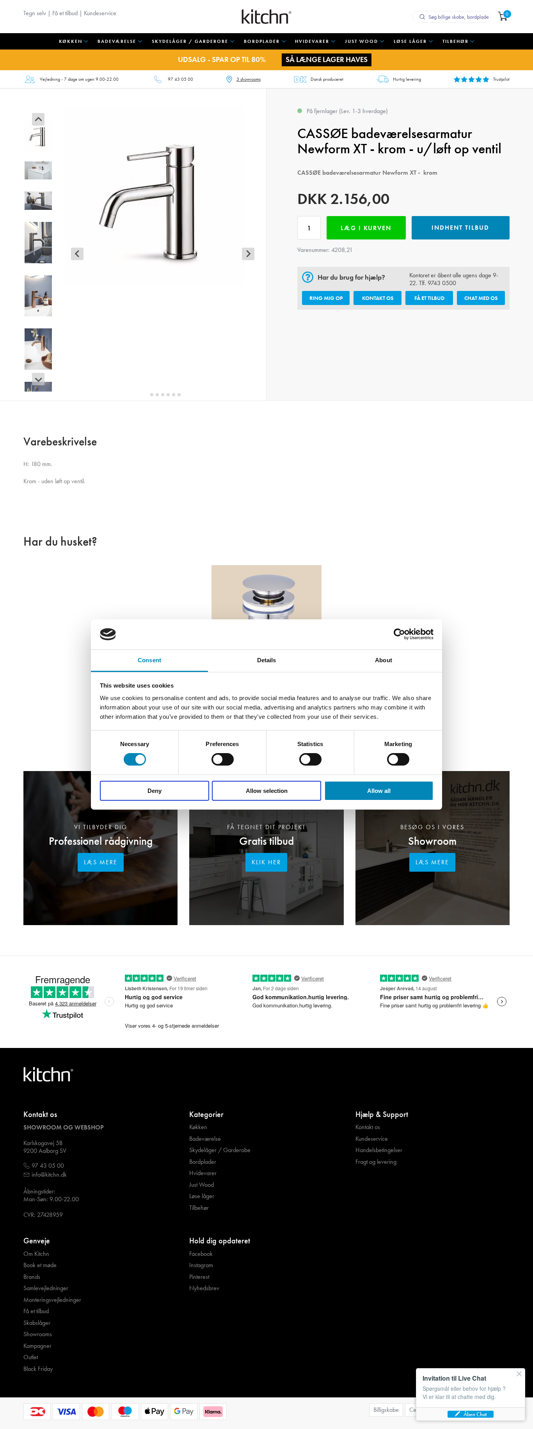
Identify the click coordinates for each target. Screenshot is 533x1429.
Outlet (30, 1357)
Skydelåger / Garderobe (220, 1150)
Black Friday (38, 1368)
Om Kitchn (36, 1253)
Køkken (198, 1127)
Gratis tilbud (266, 841)
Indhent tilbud (460, 227)
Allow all (379, 790)
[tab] (146, 394)
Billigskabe (386, 1410)
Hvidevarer (203, 1173)
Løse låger (201, 1196)
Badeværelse (205, 1138)
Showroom (432, 841)
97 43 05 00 (180, 79)
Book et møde (40, 1265)
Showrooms (37, 1334)
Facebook (201, 1253)
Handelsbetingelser (378, 1150)
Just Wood (201, 1184)
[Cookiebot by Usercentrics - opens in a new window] (399, 634)
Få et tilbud (65, 13)
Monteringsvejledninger (52, 1299)
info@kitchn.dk (49, 1174)
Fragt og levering (375, 1161)
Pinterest (199, 1276)
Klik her (266, 862)
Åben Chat (475, 1414)
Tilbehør (199, 1207)
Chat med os (480, 297)
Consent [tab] (149, 660)
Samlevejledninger (45, 1288)
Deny (154, 790)
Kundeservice (100, 13)
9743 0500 (442, 283)
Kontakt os (377, 297)
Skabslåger (36, 1322)
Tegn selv (34, 13)
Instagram (201, 1265)
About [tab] (383, 660)
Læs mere (100, 862)
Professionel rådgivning (101, 841)
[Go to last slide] (38, 119)
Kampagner (37, 1345)
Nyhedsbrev (204, 1288)
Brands (31, 1276)
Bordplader (202, 1161)
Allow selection (267, 790)
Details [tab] (266, 660)
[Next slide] (38, 379)
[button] (38, 135)
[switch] (222, 759)
